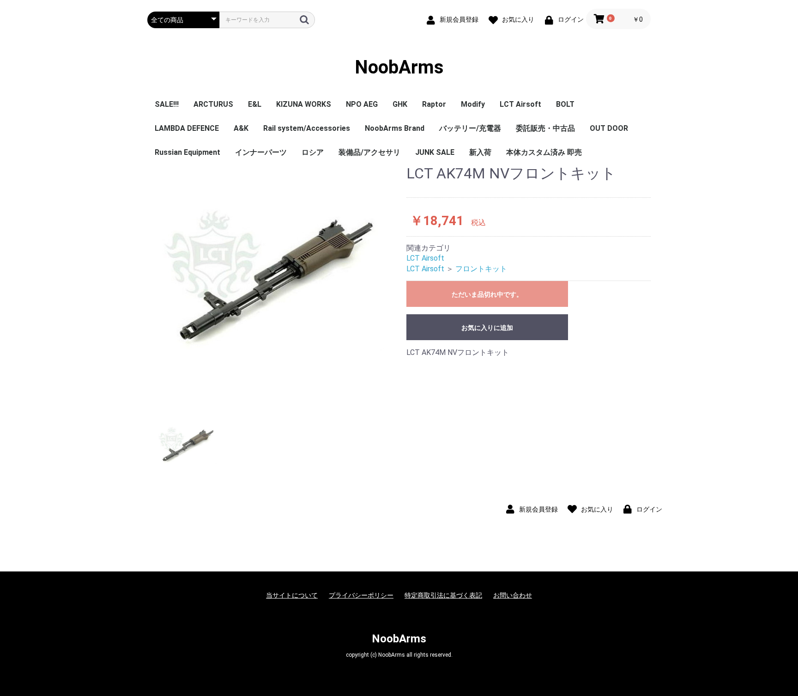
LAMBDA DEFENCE (187, 128)
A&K (241, 128)
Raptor (434, 104)
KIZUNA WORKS (303, 104)
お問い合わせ (512, 595)
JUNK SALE (434, 152)
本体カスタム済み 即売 (544, 152)
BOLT (565, 104)
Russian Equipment (187, 152)
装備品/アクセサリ (369, 152)
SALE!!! (167, 104)
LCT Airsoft (520, 104)
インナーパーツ (261, 152)
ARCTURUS (213, 104)
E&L (254, 104)
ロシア (313, 152)
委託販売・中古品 (545, 128)
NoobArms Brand (394, 128)
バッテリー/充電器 (470, 128)
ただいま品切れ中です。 (487, 294)
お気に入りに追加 (487, 327)
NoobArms (399, 67)
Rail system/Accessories (306, 128)
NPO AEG (362, 104)
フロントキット (481, 268)
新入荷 (480, 152)
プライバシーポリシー (361, 595)
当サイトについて (292, 595)
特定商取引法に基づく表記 (443, 595)
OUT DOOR (609, 128)
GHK (400, 104)
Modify (473, 104)
